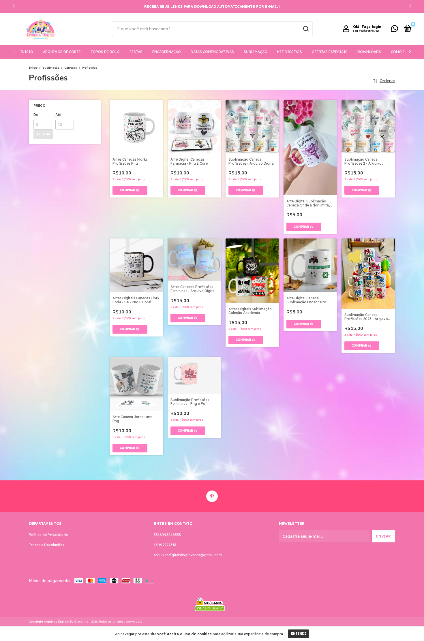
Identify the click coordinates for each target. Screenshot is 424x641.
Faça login (371, 27)
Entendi (298, 634)
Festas (136, 52)
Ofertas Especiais (330, 52)
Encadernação (166, 52)
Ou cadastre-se (366, 31)
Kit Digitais (289, 52)
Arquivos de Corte (62, 52)
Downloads (369, 52)
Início (26, 52)
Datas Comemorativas (212, 52)
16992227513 (165, 545)
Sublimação (255, 52)
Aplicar (43, 134)
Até (58, 114)
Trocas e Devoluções (46, 545)
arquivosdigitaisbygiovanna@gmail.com (188, 555)
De (35, 114)
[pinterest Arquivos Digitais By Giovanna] (212, 496)
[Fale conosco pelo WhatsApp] (394, 30)
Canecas (70, 67)
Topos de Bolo (105, 52)
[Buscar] (305, 29)
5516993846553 (167, 535)
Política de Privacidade (48, 535)
